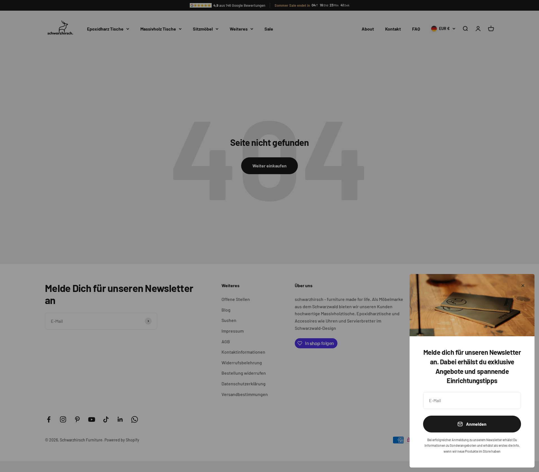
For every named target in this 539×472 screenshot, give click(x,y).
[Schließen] (523, 285)
